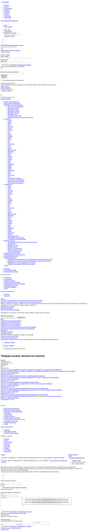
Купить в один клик (20, 513)
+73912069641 (5, 2)
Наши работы (8, 8)
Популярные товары (10, 270)
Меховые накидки (9, 280)
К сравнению (15, 372)
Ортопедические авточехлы (9, 338)
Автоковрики (8, 279)
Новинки (7, 268)
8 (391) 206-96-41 (6, 88)
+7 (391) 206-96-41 (54, 460)
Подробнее (72, 371)
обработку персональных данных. (21, 65)
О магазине (7, 16)
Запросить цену (63, 371)
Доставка (7, 11)
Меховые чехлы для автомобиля (10, 325)
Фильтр (3, 360)
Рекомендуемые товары (11, 271)
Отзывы (6, 14)
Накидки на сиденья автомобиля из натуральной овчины (18, 328)
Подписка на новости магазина (10, 309)
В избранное (4, 374)
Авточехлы (7, 277)
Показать (7, 294)
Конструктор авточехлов (11, 408)
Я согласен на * (17, 511)
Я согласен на (17, 65)
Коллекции (4, 330)
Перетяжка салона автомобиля (13, 411)
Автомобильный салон (11, 285)
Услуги (6, 6)
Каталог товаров (6, 99)
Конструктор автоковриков (12, 410)
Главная (6, 5)
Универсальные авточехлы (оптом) (14, 283)
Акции (3, 299)
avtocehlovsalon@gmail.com (10, 20)
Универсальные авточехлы (12, 282)
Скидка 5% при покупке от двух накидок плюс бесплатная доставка (21, 302)
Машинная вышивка (10, 287)
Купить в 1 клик (5, 372)
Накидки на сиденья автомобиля (10, 322)
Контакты (7, 9)
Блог (2, 319)
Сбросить (7, 296)
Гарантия (7, 13)
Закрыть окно (5, 86)
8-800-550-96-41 (5, 50)
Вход (5, 25)
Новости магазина (8, 316)
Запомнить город (9, 36)
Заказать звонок (15, 50)
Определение (8, 31)
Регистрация (8, 26)
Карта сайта (7, 17)
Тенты (6, 288)
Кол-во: (3, 484)
